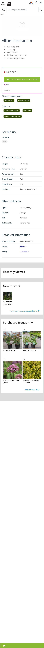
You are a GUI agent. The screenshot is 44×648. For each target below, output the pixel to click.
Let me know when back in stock (24, 79)
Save (7, 85)
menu (3, 5)
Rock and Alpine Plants (12, 116)
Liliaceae (24, 251)
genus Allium (8, 100)
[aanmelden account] (36, 3)
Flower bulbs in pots (11, 110)
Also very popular (31, 390)
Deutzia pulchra (29, 350)
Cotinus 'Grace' (9, 350)
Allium (22, 246)
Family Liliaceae (23, 100)
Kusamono (27, 110)
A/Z (3, 9)
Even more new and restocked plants (24, 311)
